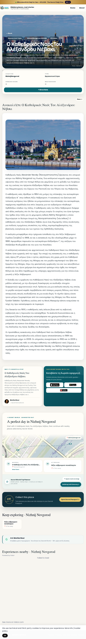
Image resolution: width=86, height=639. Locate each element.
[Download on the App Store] (54, 385)
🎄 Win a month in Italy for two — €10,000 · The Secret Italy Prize (42, 2)
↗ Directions (43, 90)
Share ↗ (79, 99)
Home (72, 8)
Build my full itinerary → (70, 484)
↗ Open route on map (71, 479)
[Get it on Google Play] (72, 385)
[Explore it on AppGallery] (63, 390)
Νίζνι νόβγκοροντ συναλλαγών (63, 465)
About (82, 8)
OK (5, 635)
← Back (9, 33)
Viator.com (19, 622)
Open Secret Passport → (70, 499)
